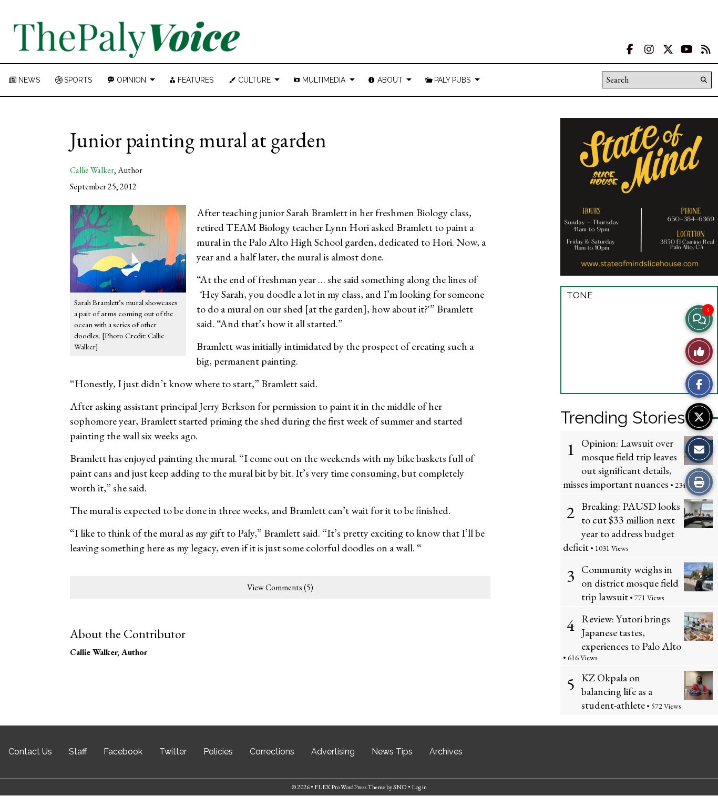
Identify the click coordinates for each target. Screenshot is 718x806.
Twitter (173, 752)
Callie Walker (92, 170)
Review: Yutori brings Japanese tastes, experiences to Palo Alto (631, 632)
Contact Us (30, 752)
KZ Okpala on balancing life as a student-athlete (616, 691)
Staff (78, 752)
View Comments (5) (280, 587)
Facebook (123, 752)
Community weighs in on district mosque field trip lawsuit (630, 582)
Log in (419, 787)
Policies (218, 752)
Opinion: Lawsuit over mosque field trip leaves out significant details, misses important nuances (620, 463)
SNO (400, 787)
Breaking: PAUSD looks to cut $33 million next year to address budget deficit (621, 526)
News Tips (392, 752)
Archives (446, 752)
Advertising (333, 752)
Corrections (272, 752)
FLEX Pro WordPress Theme (349, 787)
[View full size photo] (128, 248)
